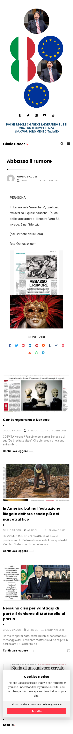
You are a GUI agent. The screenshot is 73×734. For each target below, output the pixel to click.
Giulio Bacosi (15, 143)
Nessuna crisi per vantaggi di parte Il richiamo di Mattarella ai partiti (34, 614)
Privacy (47, 704)
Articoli (26, 180)
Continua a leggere (15, 451)
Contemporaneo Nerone (26, 419)
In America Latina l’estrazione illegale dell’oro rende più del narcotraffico (31, 514)
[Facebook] (20, 115)
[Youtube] (44, 115)
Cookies (35, 704)
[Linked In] (36, 115)
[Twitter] (28, 115)
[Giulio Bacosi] (22, 48)
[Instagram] (53, 115)
